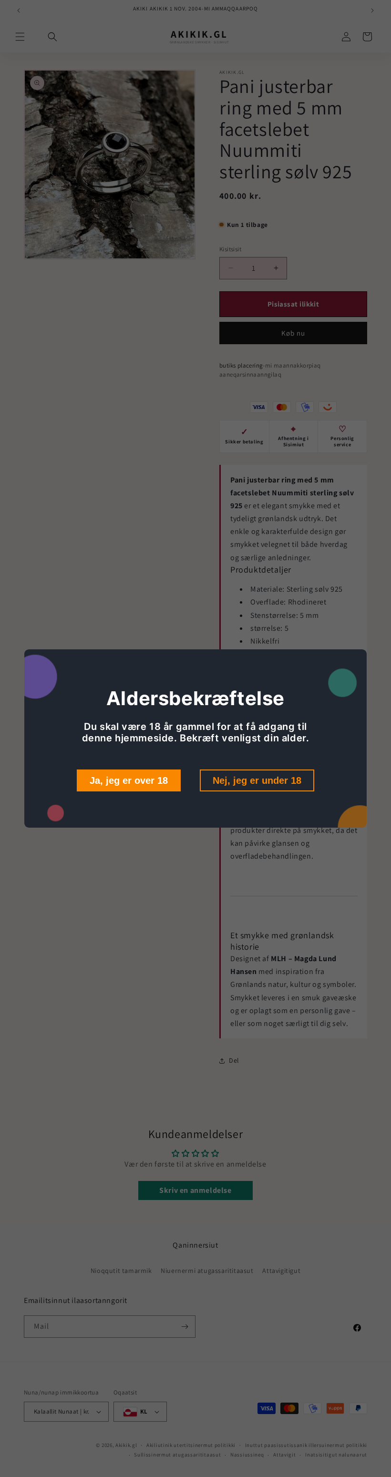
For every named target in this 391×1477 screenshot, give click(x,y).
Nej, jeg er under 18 (257, 780)
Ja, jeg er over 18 (129, 780)
